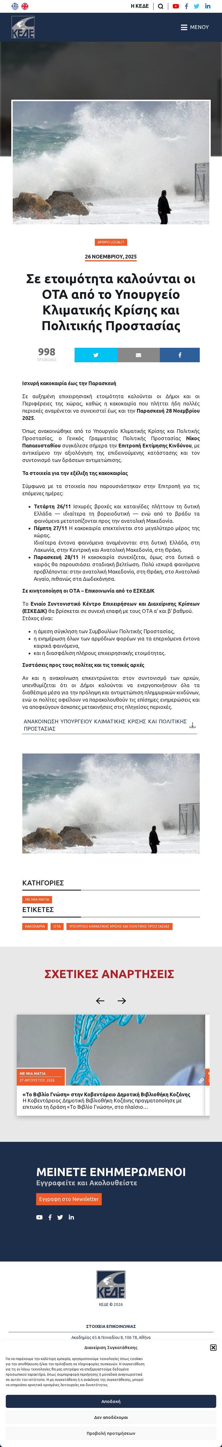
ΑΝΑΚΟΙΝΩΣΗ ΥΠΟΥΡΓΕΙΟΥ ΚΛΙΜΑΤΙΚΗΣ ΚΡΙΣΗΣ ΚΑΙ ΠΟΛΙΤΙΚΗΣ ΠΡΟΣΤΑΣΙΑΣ (105, 724)
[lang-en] (24, 6)
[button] (213, 1347)
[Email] (138, 355)
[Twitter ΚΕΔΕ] (196, 6)
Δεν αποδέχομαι (111, 1417)
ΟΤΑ (57, 926)
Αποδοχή (111, 1401)
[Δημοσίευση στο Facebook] (180, 355)
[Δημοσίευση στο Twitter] (96, 355)
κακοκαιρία (35, 926)
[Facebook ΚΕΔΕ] (186, 6)
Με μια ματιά (37, 899)
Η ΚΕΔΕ (140, 6)
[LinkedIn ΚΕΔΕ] (207, 6)
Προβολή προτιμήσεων (111, 1433)
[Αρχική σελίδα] (23, 27)
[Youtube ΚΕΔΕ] (176, 6)
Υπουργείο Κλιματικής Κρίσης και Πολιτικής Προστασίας (119, 926)
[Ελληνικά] (15, 6)
